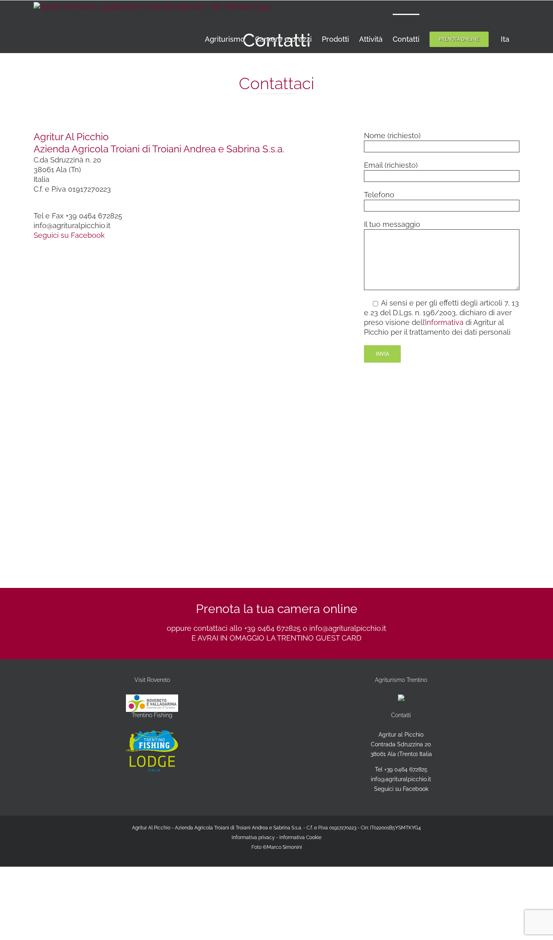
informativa (444, 322)
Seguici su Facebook (69, 235)
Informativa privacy (253, 837)
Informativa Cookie (300, 837)
